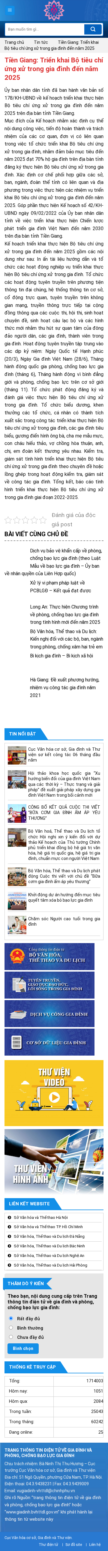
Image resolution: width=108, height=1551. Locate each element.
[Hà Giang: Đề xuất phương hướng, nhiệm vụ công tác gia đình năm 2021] (15, 687)
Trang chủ (14, 42)
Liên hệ (94, 1545)
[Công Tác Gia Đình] (54, 10)
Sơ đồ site (73, 1545)
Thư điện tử (48, 1545)
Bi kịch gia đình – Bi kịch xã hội (61, 656)
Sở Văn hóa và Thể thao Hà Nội (41, 1217)
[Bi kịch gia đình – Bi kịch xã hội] (15, 663)
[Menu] (10, 11)
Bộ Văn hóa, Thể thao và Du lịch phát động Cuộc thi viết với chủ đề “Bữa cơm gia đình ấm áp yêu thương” (64, 876)
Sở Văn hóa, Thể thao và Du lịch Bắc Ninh (49, 1246)
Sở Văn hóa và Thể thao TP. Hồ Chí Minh (48, 1227)
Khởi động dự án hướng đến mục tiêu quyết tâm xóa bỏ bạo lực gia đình (64, 897)
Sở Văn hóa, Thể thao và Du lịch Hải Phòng (50, 1265)
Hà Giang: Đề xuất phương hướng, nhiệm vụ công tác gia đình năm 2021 (64, 687)
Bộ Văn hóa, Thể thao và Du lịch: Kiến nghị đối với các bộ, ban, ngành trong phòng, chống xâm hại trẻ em (66, 639)
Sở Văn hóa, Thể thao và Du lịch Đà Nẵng (49, 1236)
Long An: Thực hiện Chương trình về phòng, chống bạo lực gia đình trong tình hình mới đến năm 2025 (65, 614)
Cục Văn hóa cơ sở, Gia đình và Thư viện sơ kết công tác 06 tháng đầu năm (64, 754)
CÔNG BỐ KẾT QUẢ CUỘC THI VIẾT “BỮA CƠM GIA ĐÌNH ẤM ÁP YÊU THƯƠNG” (64, 813)
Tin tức (41, 42)
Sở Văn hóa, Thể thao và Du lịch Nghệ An (49, 1255)
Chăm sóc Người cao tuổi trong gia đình (64, 921)
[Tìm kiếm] (93, 29)
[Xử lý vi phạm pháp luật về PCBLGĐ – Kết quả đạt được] (15, 590)
